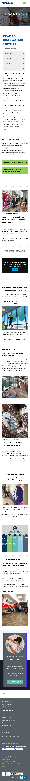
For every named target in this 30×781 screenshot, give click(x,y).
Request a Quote (15, 682)
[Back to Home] (8, 3)
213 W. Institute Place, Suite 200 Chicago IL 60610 (14, 765)
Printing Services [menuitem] (6, 717)
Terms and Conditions (8, 761)
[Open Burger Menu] (28, 3)
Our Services (5, 29)
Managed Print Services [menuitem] (8, 720)
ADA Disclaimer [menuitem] (6, 707)
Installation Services (16, 29)
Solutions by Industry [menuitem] (8, 723)
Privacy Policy (6, 759)
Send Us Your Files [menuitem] (7, 702)
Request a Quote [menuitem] (7, 704)
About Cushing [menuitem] (6, 725)
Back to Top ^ (6, 693)
